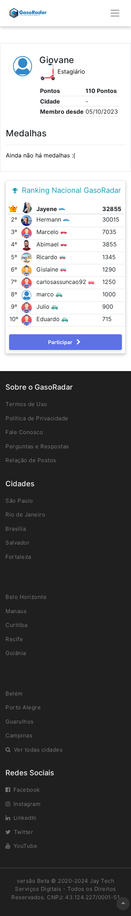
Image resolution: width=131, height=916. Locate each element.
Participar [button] (61, 342)
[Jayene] (27, 207)
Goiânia (15, 653)
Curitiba (16, 624)
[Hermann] (27, 219)
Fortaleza (18, 556)
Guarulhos (19, 721)
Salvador (17, 542)
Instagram (27, 803)
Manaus (16, 611)
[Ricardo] (27, 257)
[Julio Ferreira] (27, 307)
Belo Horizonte (26, 596)
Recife (14, 639)
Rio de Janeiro (25, 514)
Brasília (15, 528)
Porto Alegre (23, 707)
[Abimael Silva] (27, 245)
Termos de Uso (26, 404)
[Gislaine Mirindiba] (27, 269)
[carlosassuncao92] (27, 282)
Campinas (18, 735)
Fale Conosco (24, 432)
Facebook (26, 789)
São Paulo (19, 500)
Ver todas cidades (38, 749)
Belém (14, 693)
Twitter (23, 832)
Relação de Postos (30, 460)
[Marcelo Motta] (27, 232)
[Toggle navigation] (115, 13)
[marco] (27, 294)
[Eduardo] (27, 319)
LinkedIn (25, 817)
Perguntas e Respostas (37, 446)
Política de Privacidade (36, 418)
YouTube (25, 845)
